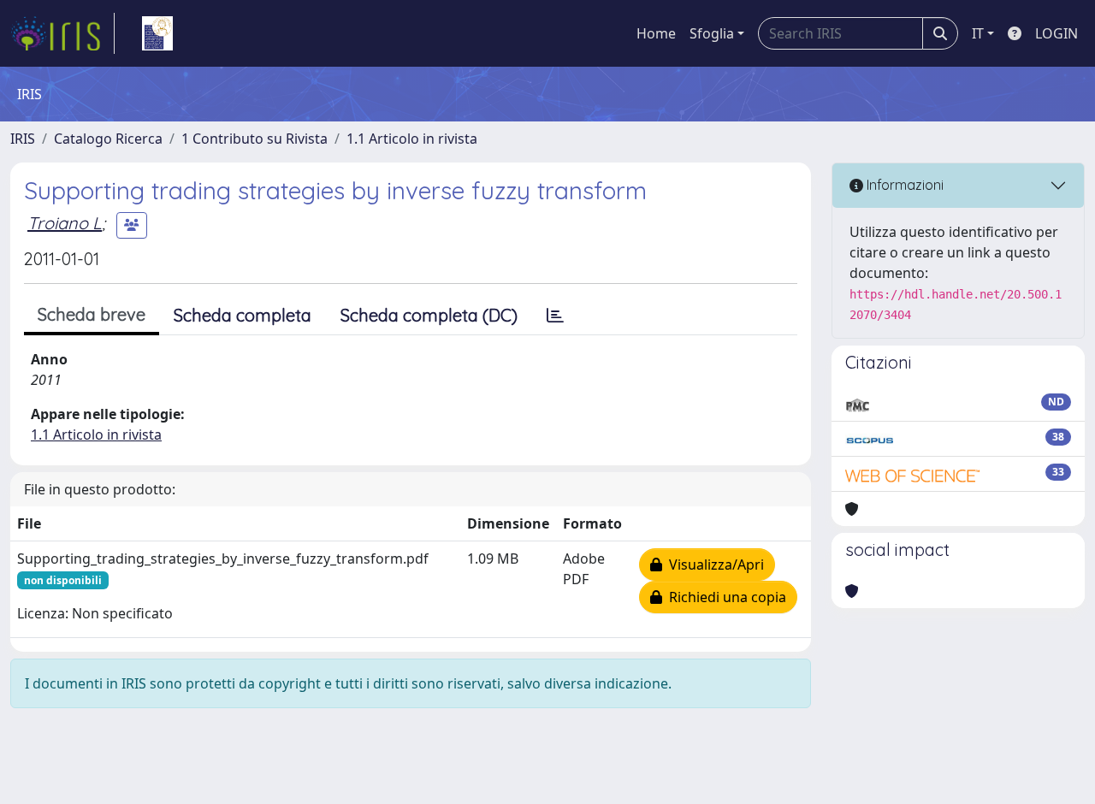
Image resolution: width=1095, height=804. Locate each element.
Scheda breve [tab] (91, 314)
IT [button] (978, 33)
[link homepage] (62, 33)
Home (656, 33)
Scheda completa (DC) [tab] (429, 315)
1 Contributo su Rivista (254, 138)
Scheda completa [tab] (242, 315)
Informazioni (903, 184)
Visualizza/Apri (713, 564)
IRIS (22, 138)
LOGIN (1056, 33)
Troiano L (64, 223)
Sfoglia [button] (712, 33)
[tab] (555, 316)
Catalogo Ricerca (108, 138)
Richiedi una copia (724, 597)
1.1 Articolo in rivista (411, 138)
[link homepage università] (157, 33)
